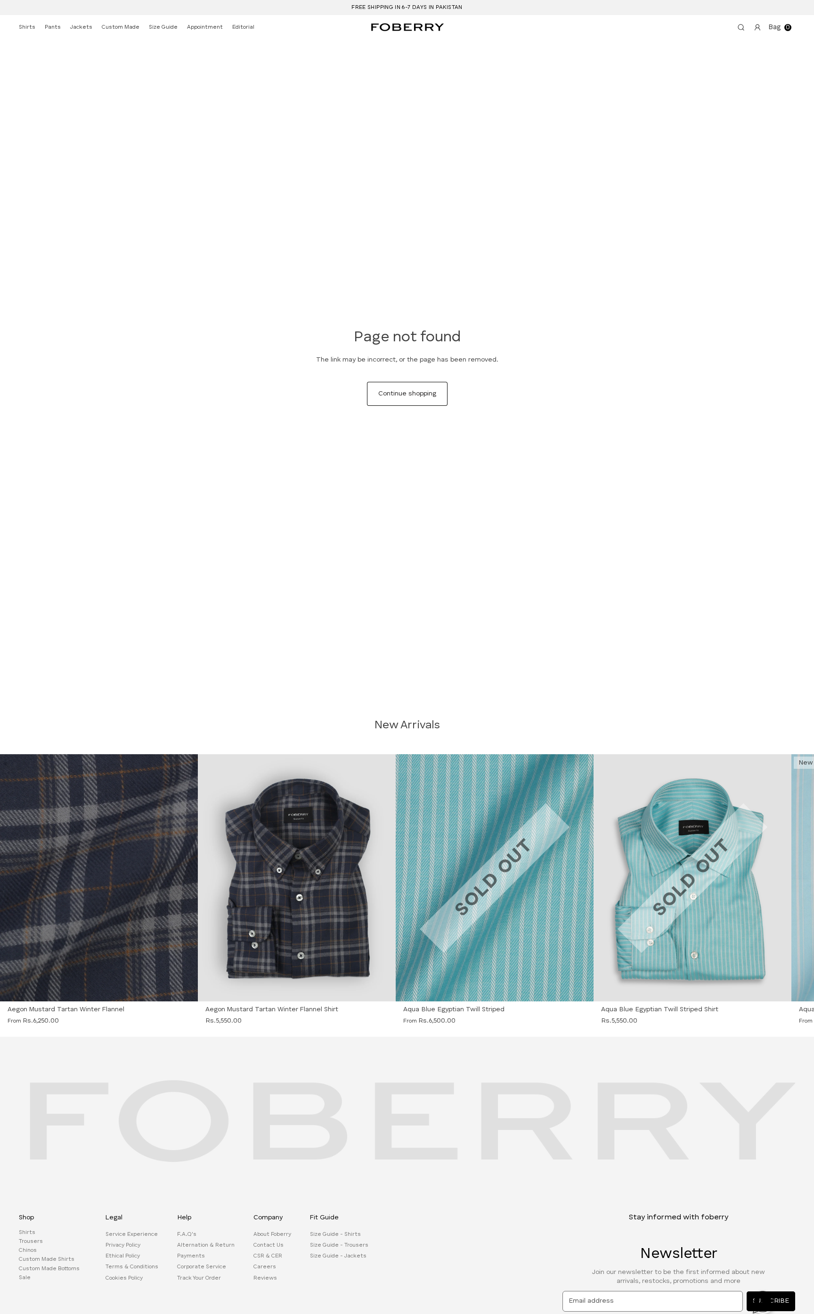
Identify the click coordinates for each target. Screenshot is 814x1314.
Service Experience (132, 1234)
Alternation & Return (206, 1245)
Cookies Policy (124, 1278)
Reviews (265, 1278)
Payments (191, 1256)
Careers (264, 1267)
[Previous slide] (26, 878)
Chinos (28, 1250)
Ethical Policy (123, 1256)
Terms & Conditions (132, 1267)
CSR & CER (267, 1256)
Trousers (31, 1241)
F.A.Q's (186, 1234)
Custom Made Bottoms (49, 1268)
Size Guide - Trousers (339, 1245)
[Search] (739, 27)
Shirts (27, 1232)
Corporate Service (201, 1267)
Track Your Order (199, 1278)
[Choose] (382, 988)
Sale (25, 1278)
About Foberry (272, 1234)
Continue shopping (407, 393)
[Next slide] (172, 878)
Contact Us (268, 1245)
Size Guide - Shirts (335, 1234)
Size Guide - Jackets (338, 1256)
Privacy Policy (123, 1245)
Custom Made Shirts (46, 1259)
